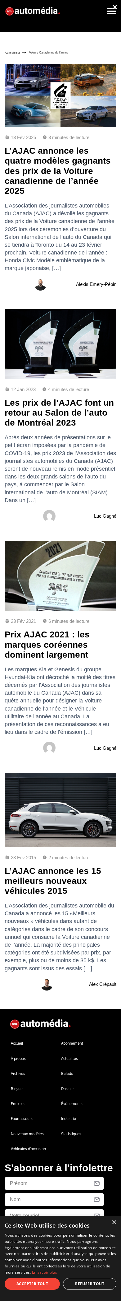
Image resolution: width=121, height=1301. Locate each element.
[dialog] (60, 1258)
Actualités (69, 1058)
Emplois (18, 1104)
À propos (18, 1058)
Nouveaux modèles (27, 1134)
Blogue (17, 1089)
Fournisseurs (22, 1119)
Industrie (68, 1119)
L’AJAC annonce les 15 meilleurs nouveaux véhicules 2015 (53, 881)
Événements (72, 1104)
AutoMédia (12, 52)
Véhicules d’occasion (28, 1149)
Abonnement (72, 1043)
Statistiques (71, 1134)
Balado (67, 1073)
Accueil (17, 1043)
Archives (18, 1073)
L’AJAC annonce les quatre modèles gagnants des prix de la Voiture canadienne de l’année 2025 (58, 171)
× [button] (114, 1222)
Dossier (67, 1089)
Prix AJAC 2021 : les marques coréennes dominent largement (47, 644)
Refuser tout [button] (89, 1283)
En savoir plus (44, 1272)
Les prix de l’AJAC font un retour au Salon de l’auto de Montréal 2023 (59, 412)
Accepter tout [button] (32, 1283)
